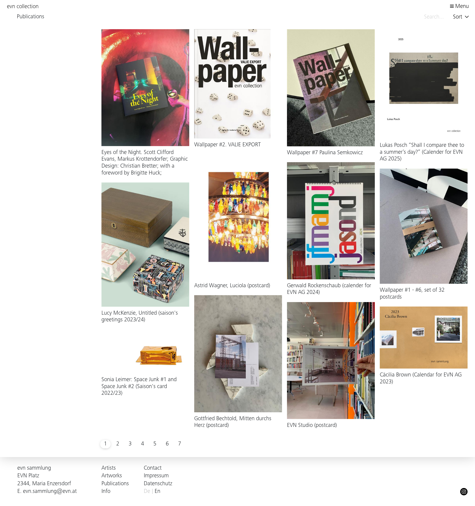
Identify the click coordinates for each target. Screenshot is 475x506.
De (147, 491)
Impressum (156, 476)
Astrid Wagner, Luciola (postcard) (232, 286)
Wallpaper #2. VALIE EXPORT (227, 145)
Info (105, 491)
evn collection (23, 7)
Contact (153, 468)
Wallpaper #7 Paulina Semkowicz (325, 153)
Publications (115, 484)
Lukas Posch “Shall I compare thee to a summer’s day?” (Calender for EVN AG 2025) (422, 152)
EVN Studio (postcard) (312, 425)
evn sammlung (34, 468)
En (157, 491)
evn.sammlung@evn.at (50, 491)
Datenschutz (158, 484)
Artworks (111, 476)
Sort (458, 17)
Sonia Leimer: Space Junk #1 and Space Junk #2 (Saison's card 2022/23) (139, 386)
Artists (108, 468)
